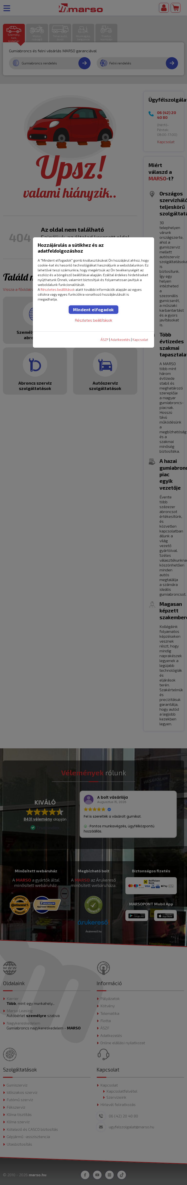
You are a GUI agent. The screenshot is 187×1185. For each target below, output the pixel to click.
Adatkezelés (120, 339)
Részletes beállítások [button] (58, 289)
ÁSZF (104, 339)
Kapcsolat (140, 339)
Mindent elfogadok (93, 309)
